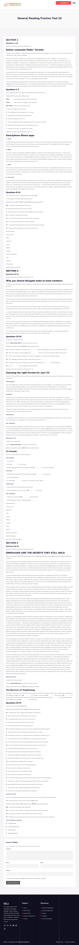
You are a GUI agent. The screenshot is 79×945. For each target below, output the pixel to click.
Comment (8, 848)
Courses (25, 919)
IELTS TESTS (26, 910)
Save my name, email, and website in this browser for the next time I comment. (26, 878)
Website (8, 870)
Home (25, 908)
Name (8, 862)
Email (42, 862)
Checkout (44, 916)
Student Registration (47, 910)
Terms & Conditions (47, 919)
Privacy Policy (27, 913)
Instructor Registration (29, 916)
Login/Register (64, 3)
